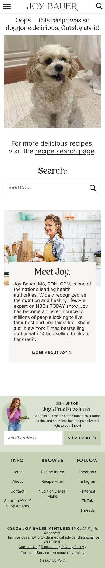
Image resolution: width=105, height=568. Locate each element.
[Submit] (93, 187)
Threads (87, 510)
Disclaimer (49, 546)
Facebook (87, 471)
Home (17, 471)
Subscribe (80, 438)
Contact (17, 491)
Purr (61, 560)
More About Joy (50, 352)
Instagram (87, 481)
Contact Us (28, 546)
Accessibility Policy (68, 552)
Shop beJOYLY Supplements (17, 503)
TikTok (87, 500)
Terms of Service (35, 552)
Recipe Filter (52, 481)
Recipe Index (52, 471)
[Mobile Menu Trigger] (7, 9)
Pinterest (87, 491)
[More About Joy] (52, 248)
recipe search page (64, 151)
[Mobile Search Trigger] (97, 9)
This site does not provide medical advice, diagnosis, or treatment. (52, 539)
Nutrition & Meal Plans (52, 494)
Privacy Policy (72, 546)
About (17, 481)
